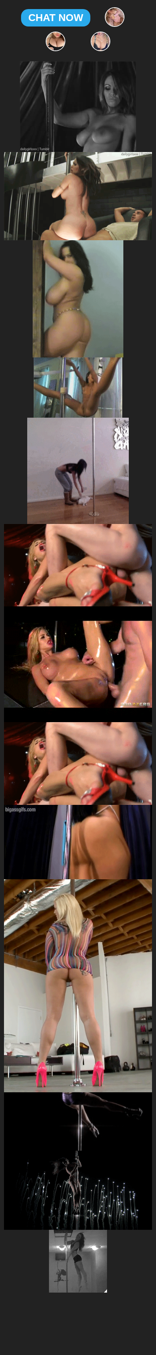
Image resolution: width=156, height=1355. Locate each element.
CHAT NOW (55, 17)
